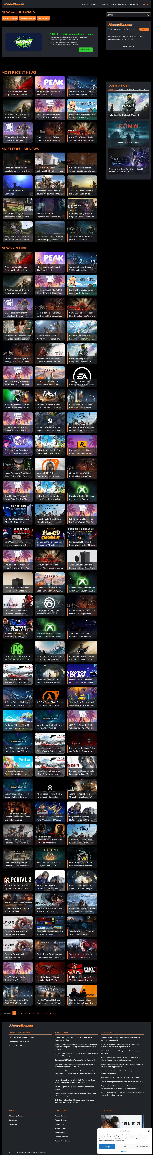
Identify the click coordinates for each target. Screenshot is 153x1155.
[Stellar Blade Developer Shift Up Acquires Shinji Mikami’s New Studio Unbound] (50, 949)
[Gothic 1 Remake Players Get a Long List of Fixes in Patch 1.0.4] (18, 354)
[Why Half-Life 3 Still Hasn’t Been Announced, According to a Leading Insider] (50, 468)
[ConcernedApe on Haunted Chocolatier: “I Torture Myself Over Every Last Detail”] (50, 537)
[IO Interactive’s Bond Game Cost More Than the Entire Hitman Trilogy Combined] (82, 651)
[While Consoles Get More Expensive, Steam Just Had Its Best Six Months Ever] (50, 422)
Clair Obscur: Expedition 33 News (21, 1037)
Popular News (60, 1132)
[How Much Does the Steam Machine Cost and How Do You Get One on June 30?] (18, 583)
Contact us (13, 1120)
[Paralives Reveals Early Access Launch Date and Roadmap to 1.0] (18, 766)
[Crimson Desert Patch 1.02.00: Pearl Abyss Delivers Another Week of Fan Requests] (18, 949)
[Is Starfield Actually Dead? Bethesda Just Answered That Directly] (82, 399)
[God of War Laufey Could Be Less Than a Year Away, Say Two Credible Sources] (50, 583)
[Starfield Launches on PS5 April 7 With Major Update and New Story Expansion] (18, 995)
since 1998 (144, 29)
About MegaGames (16, 1116)
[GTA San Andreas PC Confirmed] (18, 186)
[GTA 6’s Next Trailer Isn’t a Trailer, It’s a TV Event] (18, 132)
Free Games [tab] (143, 89)
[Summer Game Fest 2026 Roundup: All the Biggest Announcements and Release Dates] (18, 628)
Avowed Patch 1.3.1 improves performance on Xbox (120, 1077)
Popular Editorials (61, 1137)
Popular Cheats (60, 1128)
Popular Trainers (61, 1120)
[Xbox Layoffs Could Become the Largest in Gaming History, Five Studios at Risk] (82, 491)
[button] (149, 1131)
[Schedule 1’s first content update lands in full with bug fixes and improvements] (18, 163)
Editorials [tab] (131, 89)
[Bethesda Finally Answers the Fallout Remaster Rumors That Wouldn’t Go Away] (50, 399)
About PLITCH (86, 50)
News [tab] (121, 89)
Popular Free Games (62, 1141)
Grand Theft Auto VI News (19, 1042)
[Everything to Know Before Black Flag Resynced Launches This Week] (50, 514)
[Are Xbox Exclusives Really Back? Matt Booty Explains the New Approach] (50, 628)
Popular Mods (60, 1124)
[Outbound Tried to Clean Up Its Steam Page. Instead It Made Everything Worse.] (18, 720)
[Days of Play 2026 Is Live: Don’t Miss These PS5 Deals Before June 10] (82, 674)
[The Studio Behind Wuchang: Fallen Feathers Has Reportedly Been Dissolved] (50, 903)
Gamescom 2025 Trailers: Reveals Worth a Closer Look (75, 1060)
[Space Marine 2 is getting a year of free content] (82, 231)
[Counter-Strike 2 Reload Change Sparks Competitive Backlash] (82, 995)
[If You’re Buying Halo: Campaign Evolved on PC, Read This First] (82, 354)
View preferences (142, 1147)
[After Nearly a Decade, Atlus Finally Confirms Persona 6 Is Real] (18, 651)
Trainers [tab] (112, 89)
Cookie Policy (123, 1151)
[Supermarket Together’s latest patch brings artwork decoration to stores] (18, 208)
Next (52, 1013)
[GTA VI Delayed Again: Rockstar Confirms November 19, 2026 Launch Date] (18, 972)
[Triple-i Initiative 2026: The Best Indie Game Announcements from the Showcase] (18, 903)
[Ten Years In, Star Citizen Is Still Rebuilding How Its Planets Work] (82, 86)
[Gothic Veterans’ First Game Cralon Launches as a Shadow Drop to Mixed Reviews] (18, 812)
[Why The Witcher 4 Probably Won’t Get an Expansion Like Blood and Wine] (50, 651)
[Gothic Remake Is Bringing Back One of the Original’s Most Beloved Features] (50, 132)
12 (33, 1013)
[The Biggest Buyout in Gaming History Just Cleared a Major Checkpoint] (82, 376)
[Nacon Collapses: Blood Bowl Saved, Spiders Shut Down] (18, 468)
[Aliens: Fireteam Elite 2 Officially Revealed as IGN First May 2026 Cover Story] (82, 789)
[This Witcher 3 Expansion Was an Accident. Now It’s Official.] (50, 354)
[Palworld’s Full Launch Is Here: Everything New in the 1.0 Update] (50, 491)
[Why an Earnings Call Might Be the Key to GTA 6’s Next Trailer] (18, 376)
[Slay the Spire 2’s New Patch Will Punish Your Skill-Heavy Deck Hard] (82, 697)
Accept (107, 1147)
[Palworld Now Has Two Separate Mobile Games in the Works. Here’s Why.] (82, 331)
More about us (128, 46)
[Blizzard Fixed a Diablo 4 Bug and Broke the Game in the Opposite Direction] (82, 743)
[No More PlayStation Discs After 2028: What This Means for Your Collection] (18, 514)
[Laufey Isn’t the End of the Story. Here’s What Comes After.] (50, 376)
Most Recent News (10, 18)
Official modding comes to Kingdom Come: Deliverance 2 (121, 1082)
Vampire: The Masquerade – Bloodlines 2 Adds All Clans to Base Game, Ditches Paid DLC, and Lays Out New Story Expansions (76, 1073)
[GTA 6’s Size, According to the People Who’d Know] (18, 422)
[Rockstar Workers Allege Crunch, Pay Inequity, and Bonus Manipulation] (82, 445)
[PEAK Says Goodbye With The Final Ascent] (50, 86)
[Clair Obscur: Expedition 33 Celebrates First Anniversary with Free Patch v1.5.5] (18, 857)
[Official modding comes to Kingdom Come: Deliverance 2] (82, 208)
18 (46, 1013)
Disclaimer (13, 1124)
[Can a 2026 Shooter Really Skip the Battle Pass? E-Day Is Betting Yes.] (82, 132)
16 (38, 1013)
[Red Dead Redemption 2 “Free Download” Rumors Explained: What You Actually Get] (82, 972)
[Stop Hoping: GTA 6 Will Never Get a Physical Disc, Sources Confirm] (18, 491)
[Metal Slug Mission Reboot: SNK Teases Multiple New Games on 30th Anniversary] (82, 857)
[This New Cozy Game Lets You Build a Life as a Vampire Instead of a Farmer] (18, 445)
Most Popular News (27, 18)
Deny (124, 1147)
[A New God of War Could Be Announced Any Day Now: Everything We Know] (82, 903)
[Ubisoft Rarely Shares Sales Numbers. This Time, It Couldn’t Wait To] (82, 422)
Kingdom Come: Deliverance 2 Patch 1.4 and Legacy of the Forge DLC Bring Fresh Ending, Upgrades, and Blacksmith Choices (76, 1046)
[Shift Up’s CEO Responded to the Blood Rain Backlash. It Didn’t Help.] (18, 331)
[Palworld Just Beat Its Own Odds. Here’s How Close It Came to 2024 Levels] (50, 445)
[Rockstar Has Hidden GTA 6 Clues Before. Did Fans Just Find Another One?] (50, 109)
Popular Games (60, 1116)
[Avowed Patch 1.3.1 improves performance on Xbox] (50, 208)
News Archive (43, 18)
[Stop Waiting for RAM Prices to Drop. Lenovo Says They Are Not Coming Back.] (18, 537)
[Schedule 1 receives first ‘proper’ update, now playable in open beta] (82, 163)
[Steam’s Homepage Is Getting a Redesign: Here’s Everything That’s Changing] (50, 926)
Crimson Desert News (17, 1046)
